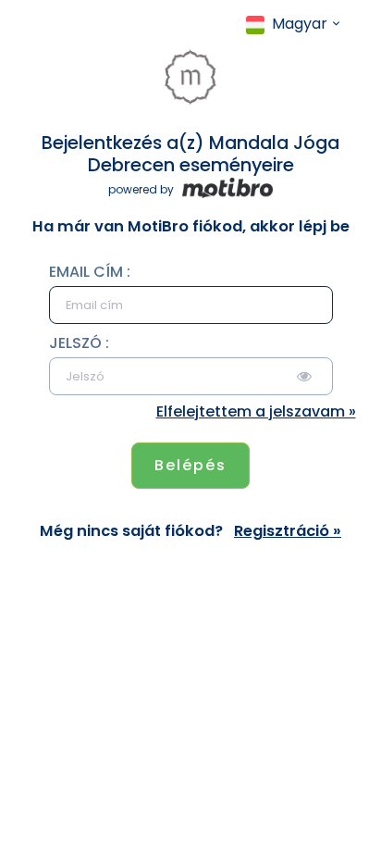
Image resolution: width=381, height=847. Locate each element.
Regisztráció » (287, 531)
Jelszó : (79, 343)
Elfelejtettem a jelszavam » (256, 411)
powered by (142, 189)
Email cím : (89, 271)
